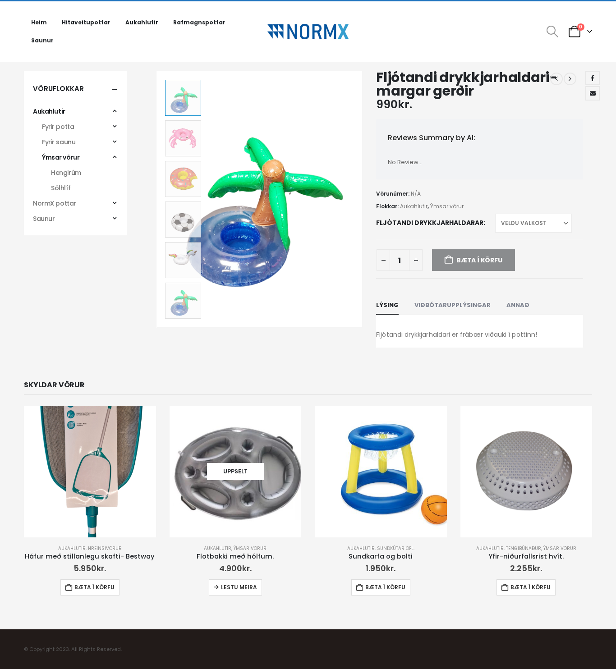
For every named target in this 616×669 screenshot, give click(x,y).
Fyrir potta (58, 126)
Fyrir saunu (58, 142)
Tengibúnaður (523, 548)
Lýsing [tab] (387, 305)
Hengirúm (66, 172)
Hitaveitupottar (86, 22)
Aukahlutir (141, 22)
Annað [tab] (517, 305)
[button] (553, 31)
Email (592, 93)
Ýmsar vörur (447, 206)
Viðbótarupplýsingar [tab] (452, 305)
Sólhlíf (60, 187)
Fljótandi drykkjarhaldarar (429, 222)
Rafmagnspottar (199, 22)
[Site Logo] (308, 31)
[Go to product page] (90, 472)
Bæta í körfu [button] (94, 587)
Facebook (592, 78)
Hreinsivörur (105, 548)
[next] (570, 79)
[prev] (556, 79)
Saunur (42, 40)
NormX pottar (54, 203)
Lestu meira (239, 587)
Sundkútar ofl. (395, 548)
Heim (39, 22)
